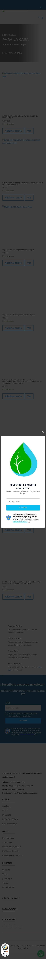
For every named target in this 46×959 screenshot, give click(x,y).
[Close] (43, 433)
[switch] (5, 954)
